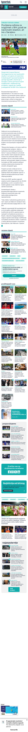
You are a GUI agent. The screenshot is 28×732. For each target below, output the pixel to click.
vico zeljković (20, 260)
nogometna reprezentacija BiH (10, 258)
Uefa (19, 256)
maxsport (5, 499)
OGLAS (14, 15)
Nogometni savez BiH (8, 260)
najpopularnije (10, 543)
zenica (24, 258)
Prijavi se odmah (8, 490)
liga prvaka (21, 499)
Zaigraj (14, 275)
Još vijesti (12, 589)
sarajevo (12, 256)
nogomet (4, 256)
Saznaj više (14, 730)
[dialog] (14, 725)
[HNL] (14, 414)
